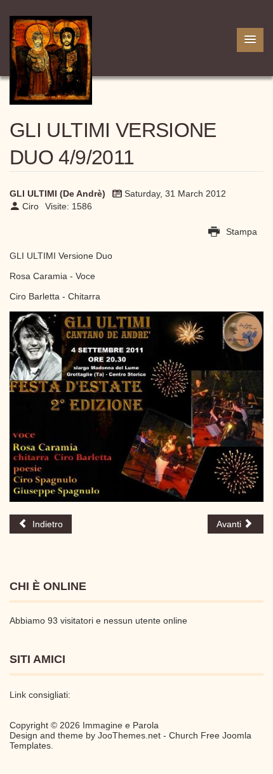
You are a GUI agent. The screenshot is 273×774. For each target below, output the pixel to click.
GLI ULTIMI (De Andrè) (57, 193)
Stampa (240, 231)
